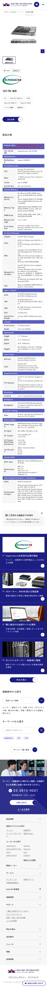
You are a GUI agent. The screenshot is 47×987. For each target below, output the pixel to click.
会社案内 (10, 936)
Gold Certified (29, 448)
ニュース (9, 944)
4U (19, 738)
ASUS (8, 852)
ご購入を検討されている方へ (17, 911)
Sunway (27, 845)
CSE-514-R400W (24, 329)
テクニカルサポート (14, 914)
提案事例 (10, 897)
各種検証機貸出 (12, 882)
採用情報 (10, 959)
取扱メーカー (11, 865)
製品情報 (13, 12)
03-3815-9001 (25, 790)
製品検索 (10, 819)
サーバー (21, 12)
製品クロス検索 (12, 700)
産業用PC (27, 830)
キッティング (11, 879)
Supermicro (8, 738)
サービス (10, 873)
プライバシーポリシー (17, 977)
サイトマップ (33, 977)
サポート (10, 904)
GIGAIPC (27, 855)
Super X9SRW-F (24, 160)
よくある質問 (23, 809)
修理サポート (29, 879)
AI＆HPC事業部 (12, 889)
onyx (25, 852)
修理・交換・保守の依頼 (15, 917)
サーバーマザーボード (14, 834)
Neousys (27, 849)
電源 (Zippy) (28, 833)
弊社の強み (22, 679)
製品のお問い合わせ (35, 983)
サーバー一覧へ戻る (21, 749)
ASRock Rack (11, 855)
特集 (8, 951)
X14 (26, 738)
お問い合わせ (21, 802)
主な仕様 (10, 119)
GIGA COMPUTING (13, 849)
